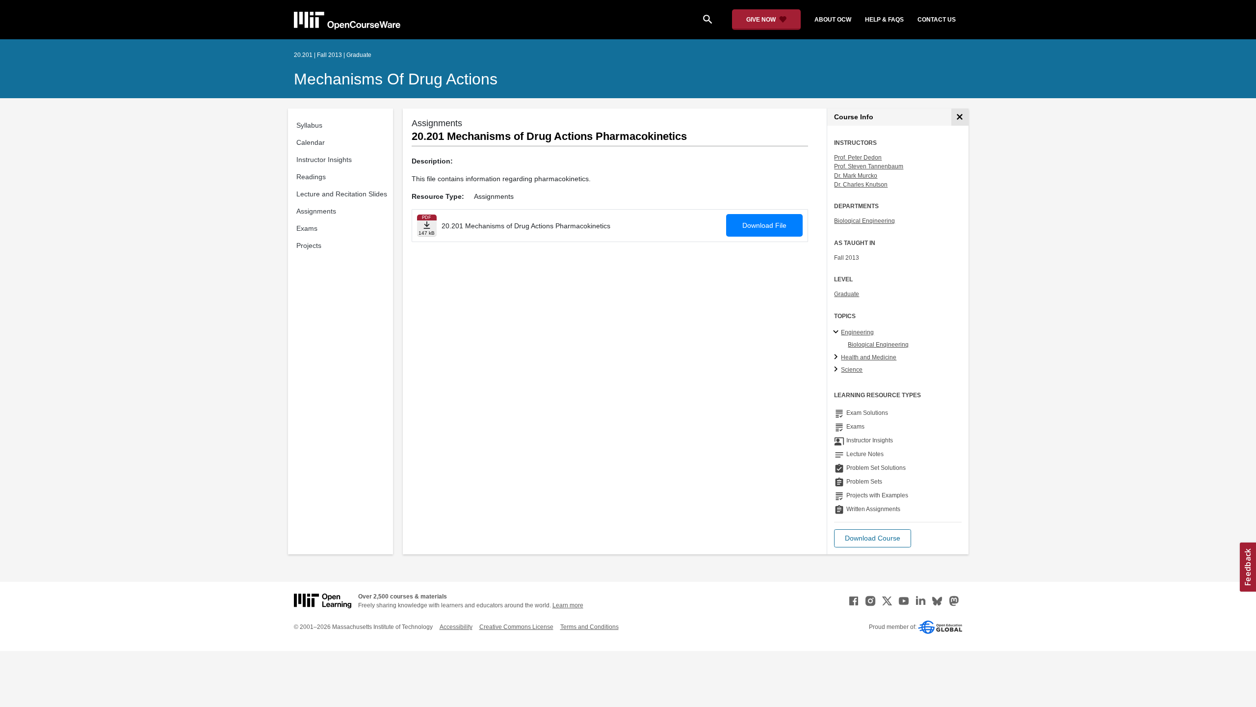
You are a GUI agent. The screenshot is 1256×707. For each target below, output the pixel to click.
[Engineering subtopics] (837, 332)
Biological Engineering (864, 221)
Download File (764, 225)
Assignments (316, 211)
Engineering (857, 332)
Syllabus (309, 125)
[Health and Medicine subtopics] (837, 357)
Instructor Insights (324, 159)
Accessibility (456, 627)
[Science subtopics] (837, 369)
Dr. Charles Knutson (861, 184)
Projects (308, 245)
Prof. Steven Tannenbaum (868, 166)
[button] (872, 538)
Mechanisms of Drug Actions (395, 79)
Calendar (310, 142)
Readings (311, 177)
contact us (936, 19)
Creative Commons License (516, 627)
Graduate (846, 294)
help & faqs (884, 19)
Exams (306, 228)
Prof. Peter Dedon (858, 157)
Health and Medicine (868, 357)
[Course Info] (959, 117)
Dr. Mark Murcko (855, 175)
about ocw (832, 19)
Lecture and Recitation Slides (341, 194)
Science (852, 369)
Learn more (567, 605)
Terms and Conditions (589, 627)
